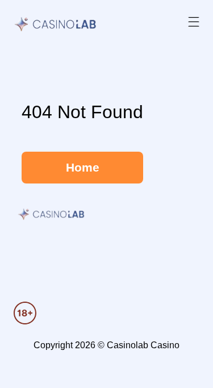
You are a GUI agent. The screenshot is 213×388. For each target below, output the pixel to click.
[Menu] (193, 22)
